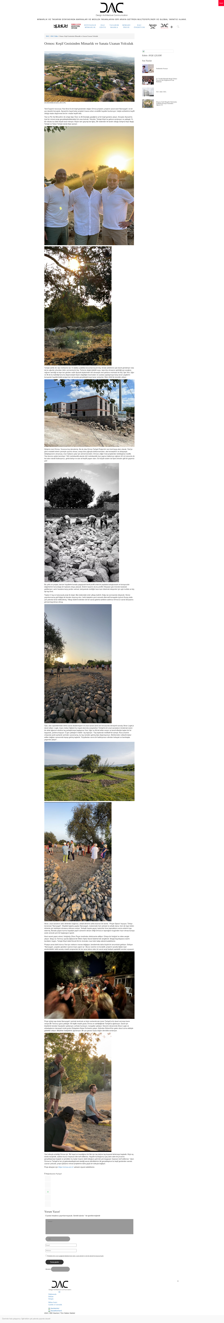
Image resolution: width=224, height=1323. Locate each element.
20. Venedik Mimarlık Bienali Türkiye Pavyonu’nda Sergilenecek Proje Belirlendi (166, 80)
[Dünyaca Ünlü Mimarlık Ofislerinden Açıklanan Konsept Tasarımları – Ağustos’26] (148, 103)
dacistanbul (54, 1308)
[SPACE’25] (61, 26)
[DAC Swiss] (164, 26)
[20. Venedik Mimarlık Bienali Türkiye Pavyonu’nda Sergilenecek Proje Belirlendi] (148, 80)
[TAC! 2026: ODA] (148, 92)
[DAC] (111, 9)
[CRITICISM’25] (76, 26)
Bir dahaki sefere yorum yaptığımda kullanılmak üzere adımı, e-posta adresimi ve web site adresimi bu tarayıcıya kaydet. (75, 1256)
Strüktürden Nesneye (162, 68)
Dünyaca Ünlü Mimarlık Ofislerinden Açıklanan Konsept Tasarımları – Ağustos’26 (166, 103)
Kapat (221, 3)
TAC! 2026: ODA (161, 92)
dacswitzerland (56, 1310)
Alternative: (48, 1269)
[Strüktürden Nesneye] (148, 68)
